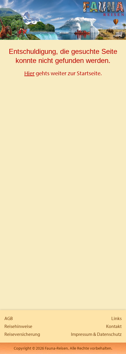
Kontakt (114, 326)
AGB (8, 318)
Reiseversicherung (22, 334)
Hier (29, 73)
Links (116, 318)
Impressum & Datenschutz (96, 334)
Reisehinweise (18, 326)
